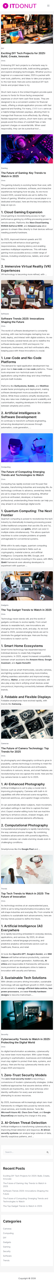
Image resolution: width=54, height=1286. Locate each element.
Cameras (5, 743)
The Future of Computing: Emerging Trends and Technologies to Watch (23, 473)
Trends (4, 889)
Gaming (4, 168)
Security (4, 1034)
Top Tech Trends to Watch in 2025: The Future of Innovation (25, 895)
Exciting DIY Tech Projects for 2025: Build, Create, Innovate (23, 55)
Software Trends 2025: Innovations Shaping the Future (22, 320)
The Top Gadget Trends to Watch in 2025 (26, 609)
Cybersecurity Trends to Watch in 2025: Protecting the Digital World (25, 1041)
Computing (6, 467)
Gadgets (4, 605)
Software (5, 314)
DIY (2, 48)
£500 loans (37, 108)
